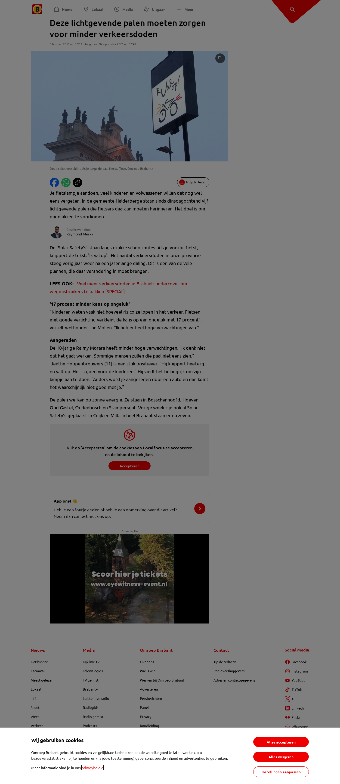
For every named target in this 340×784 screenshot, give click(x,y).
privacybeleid (92, 767)
